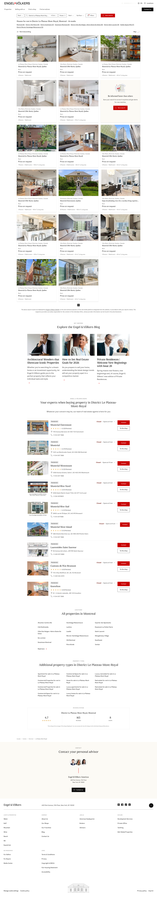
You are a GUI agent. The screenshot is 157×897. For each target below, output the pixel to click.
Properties (7, 9)
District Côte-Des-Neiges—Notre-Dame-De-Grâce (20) (87, 24)
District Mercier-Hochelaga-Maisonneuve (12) (30, 27)
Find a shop (32, 9)
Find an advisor (45, 9)
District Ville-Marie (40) (32, 24)
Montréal (55, 445)
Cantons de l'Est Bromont (63, 565)
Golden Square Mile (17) (127, 24)
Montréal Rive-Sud (60, 506)
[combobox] (37, 15)
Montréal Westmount (61, 465)
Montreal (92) (21, 24)
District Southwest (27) (47, 24)
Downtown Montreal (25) (62, 24)
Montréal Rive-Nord (61, 486)
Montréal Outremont (61, 424)
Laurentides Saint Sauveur (63, 547)
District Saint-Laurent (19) (111, 24)
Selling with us (20, 9)
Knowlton (55, 586)
